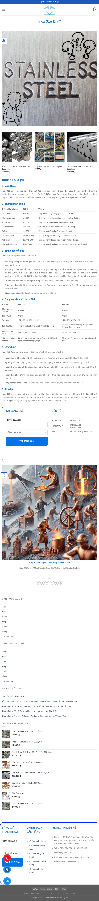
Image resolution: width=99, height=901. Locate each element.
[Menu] (3, 9)
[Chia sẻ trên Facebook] (42, 583)
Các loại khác (8, 637)
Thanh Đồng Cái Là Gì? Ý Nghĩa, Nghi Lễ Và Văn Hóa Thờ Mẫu (29, 711)
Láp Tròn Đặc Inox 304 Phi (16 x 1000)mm (80, 168)
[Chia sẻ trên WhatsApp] (38, 583)
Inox (4, 607)
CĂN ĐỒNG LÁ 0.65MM (13, 696)
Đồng (4, 632)
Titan (4, 612)
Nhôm (4, 627)
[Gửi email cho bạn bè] (52, 583)
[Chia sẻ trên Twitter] (47, 583)
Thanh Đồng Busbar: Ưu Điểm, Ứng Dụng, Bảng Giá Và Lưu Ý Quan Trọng (35, 716)
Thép (4, 622)
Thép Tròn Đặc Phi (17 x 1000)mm (48, 167)
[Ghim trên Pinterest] (56, 583)
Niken (4, 617)
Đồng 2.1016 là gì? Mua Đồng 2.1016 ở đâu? (50, 563)
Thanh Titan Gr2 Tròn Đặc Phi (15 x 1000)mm (16, 168)
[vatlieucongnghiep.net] (49, 9)
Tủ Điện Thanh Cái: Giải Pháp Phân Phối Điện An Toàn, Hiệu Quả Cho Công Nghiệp (39, 701)
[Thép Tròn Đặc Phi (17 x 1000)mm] (49, 147)
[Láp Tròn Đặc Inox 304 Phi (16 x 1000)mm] (82, 147)
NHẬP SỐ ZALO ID (13, 420)
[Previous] (2, 154)
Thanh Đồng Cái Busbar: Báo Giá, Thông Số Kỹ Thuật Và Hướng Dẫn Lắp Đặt (36, 706)
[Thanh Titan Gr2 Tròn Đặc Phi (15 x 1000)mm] (17, 147)
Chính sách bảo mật (38, 841)
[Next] (97, 154)
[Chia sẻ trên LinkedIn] (61, 583)
